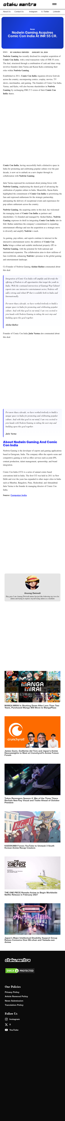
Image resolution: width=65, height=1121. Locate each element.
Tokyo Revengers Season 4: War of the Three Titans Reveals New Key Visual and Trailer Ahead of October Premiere (32, 800)
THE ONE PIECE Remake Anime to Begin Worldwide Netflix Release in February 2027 (31, 893)
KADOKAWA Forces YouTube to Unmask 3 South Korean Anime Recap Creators (29, 847)
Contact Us (19, 12)
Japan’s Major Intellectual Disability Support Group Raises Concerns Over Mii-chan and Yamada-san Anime (31, 940)
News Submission (14, 1001)
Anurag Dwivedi (32, 593)
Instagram (33, 12)
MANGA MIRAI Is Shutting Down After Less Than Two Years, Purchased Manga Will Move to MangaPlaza (32, 706)
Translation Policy (14, 1005)
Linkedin (56, 12)
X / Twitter (45, 12)
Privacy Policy (12, 992)
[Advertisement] (32, 129)
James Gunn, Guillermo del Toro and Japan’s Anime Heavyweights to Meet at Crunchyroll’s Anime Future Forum (32, 753)
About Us (7, 12)
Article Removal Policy (16, 996)
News (32, 29)
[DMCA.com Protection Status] (20, 973)
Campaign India (19, 495)
